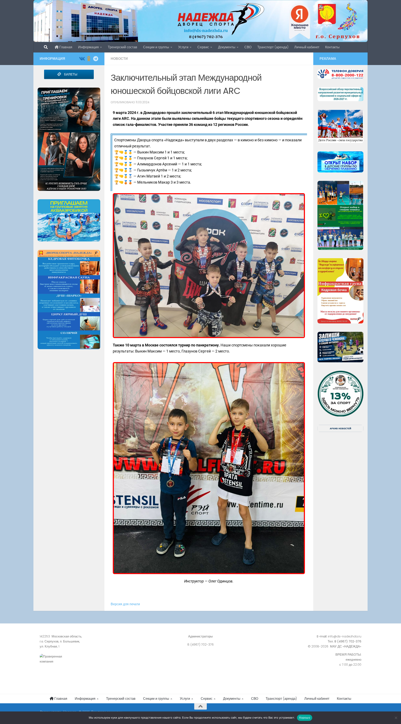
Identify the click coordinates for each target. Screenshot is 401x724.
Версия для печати (125, 604)
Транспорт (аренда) (272, 47)
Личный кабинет (306, 47)
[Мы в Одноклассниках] (88, 58)
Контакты (332, 47)
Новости (119, 58)
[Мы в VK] (81, 58)
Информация (88, 47)
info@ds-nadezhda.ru (344, 636)
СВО (247, 47)
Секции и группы (156, 47)
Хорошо (304, 717)
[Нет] (396, 718)
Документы (226, 47)
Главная (65, 47)
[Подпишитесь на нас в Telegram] (95, 58)
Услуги (183, 47)
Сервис (203, 47)
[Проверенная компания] (90, 663)
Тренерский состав (122, 47)
